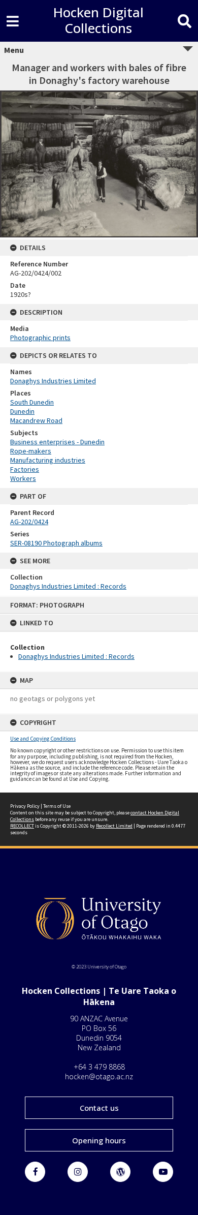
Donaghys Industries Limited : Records (76, 656)
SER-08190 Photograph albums (56, 543)
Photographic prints (40, 337)
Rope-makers (30, 450)
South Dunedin (32, 402)
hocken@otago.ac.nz (99, 1076)
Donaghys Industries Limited (53, 380)
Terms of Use (57, 806)
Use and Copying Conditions (43, 738)
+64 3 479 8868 (99, 1067)
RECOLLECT (22, 826)
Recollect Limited (114, 826)
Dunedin (22, 411)
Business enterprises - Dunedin (57, 441)
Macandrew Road (36, 420)
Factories (24, 469)
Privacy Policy (25, 806)
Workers (23, 478)
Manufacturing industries (47, 460)
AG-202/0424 (29, 521)
